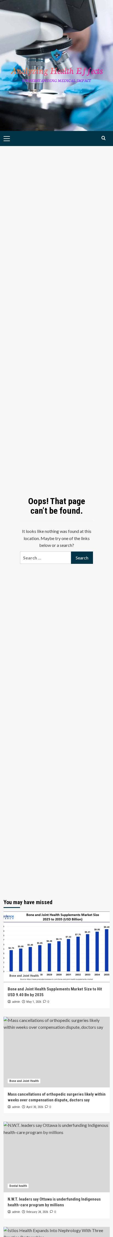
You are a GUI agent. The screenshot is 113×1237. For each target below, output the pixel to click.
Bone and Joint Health (24, 976)
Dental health (18, 1186)
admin (16, 1001)
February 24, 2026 (37, 1212)
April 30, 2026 (34, 1107)
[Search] (103, 138)
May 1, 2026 (33, 1002)
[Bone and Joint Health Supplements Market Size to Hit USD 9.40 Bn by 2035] (57, 947)
